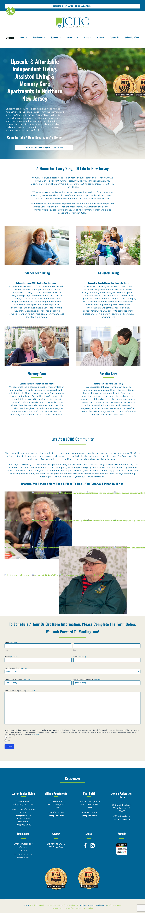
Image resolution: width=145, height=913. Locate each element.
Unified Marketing (114, 905)
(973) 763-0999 (56, 815)
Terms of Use (70, 908)
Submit (9, 747)
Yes (9, 737)
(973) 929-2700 (23, 825)
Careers (23, 850)
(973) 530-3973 (122, 819)
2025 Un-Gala (56, 847)
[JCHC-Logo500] (72, 17)
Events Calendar (23, 843)
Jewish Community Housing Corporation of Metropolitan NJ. (54, 905)
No (9, 741)
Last (74, 650)
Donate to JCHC (56, 843)
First (6, 650)
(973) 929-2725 (23, 815)
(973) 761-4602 (89, 815)
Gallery (23, 847)
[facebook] (85, 845)
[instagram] (92, 845)
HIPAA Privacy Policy (84, 908)
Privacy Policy (57, 908)
